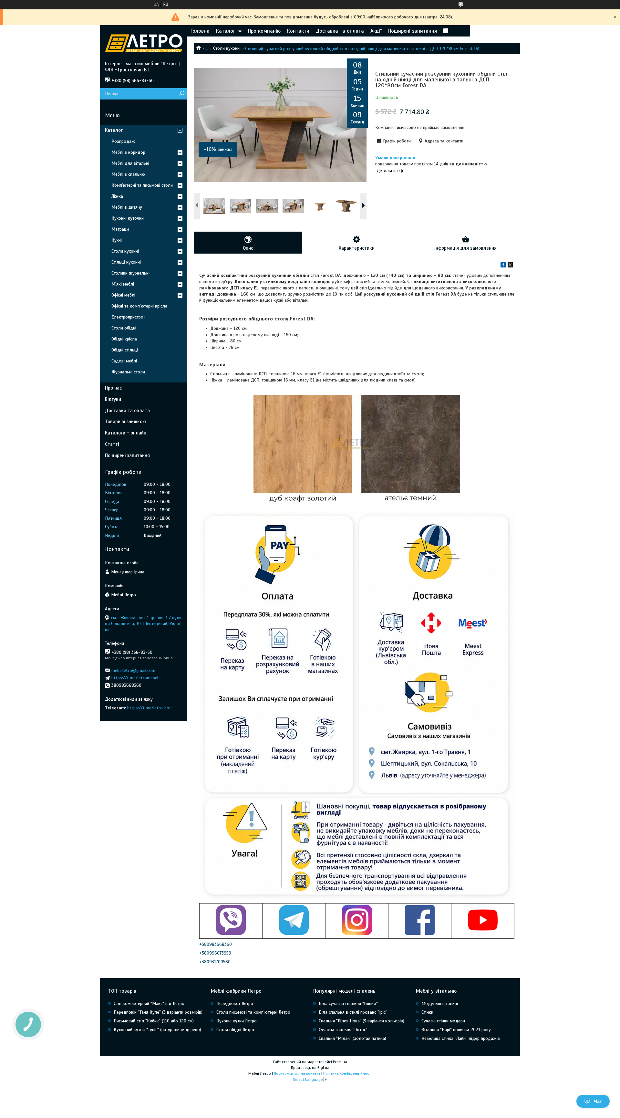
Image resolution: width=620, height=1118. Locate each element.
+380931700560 (215, 962)
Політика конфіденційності (347, 1073)
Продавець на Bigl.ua (310, 1067)
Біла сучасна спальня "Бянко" (348, 1003)
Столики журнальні (130, 273)
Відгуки (113, 399)
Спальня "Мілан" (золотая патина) (352, 1038)
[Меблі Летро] (143, 43)
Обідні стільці (124, 350)
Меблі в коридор (128, 152)
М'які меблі (122, 284)
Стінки (427, 1012)
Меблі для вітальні (130, 163)
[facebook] (503, 266)
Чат (598, 1101)
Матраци (120, 229)
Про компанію (264, 31)
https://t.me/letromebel (134, 678)
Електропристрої (128, 317)
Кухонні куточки (127, 218)
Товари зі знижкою (125, 421)
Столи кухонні (227, 48)
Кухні (116, 240)
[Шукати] (181, 93)
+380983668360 (215, 944)
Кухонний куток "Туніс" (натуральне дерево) (157, 1029)
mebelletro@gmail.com (133, 670)
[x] (510, 266)
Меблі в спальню (128, 174)
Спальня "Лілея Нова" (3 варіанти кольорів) (361, 1021)
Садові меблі (124, 361)
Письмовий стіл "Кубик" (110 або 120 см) (154, 1021)
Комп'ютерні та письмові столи (142, 185)
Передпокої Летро (234, 1003)
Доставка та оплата (340, 31)
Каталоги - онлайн (125, 433)
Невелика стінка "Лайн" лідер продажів (460, 1038)
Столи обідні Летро (235, 1029)
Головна (200, 31)
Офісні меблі (123, 295)
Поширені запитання (412, 31)
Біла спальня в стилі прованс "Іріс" (353, 1012)
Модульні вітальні (439, 1003)
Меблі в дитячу (126, 207)
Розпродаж (123, 141)
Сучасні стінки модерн (443, 1021)
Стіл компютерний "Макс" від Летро (149, 1003)
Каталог (225, 31)
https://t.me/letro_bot (149, 708)
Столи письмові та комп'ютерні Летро (253, 1012)
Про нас (113, 388)
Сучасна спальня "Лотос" (343, 1029)
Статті (112, 444)
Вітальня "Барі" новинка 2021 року (456, 1029)
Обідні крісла (124, 339)
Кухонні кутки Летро (236, 1021)
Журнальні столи (128, 372)
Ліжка (117, 196)
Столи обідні (123, 328)
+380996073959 (215, 953)
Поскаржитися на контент (297, 1073)
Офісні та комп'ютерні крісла (139, 306)
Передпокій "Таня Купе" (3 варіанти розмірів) (158, 1012)
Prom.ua (340, 1062)
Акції (376, 31)
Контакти (298, 31)
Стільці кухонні (126, 262)
